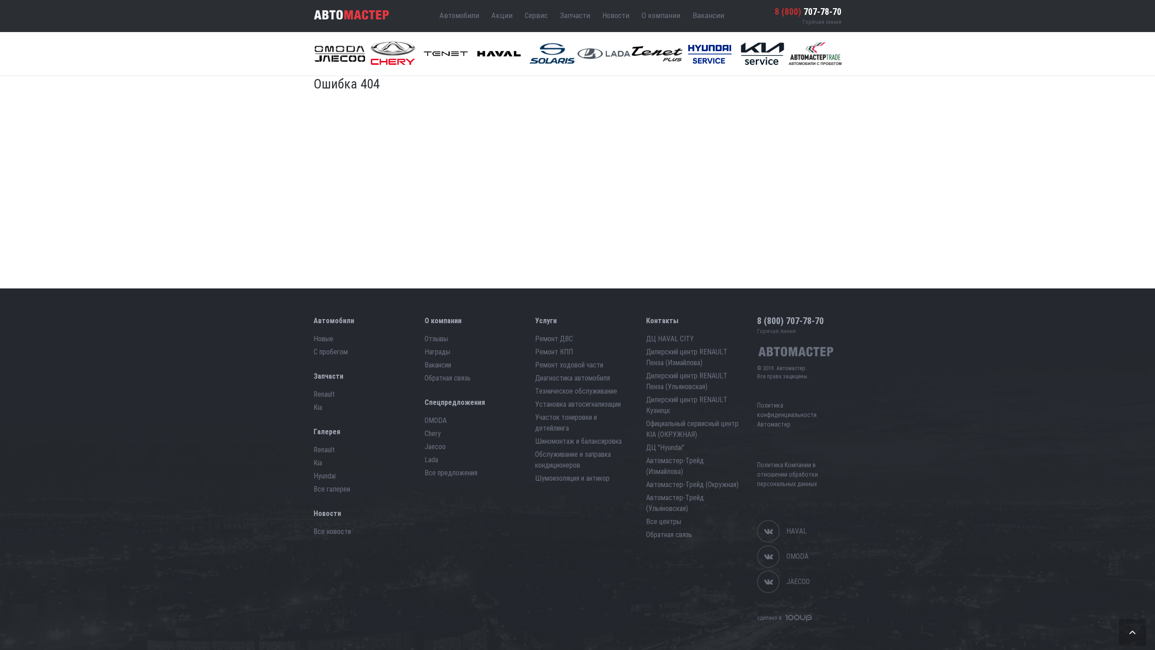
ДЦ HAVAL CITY (670, 338)
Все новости (332, 531)
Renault (324, 394)
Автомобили (459, 15)
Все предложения (451, 473)
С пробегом (331, 352)
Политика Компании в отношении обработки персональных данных (787, 474)
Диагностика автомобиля (572, 378)
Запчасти (575, 15)
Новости (615, 15)
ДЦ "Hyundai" (665, 447)
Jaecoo (435, 446)
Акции (502, 15)
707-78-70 (808, 11)
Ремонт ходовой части (569, 365)
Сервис (536, 15)
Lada (431, 459)
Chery (433, 433)
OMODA (436, 420)
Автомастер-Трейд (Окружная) (692, 484)
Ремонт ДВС (554, 338)
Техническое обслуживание (576, 391)
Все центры (663, 521)
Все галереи (332, 489)
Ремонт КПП (554, 352)
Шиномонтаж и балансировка (578, 441)
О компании (661, 15)
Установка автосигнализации (578, 404)
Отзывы (436, 338)
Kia (318, 407)
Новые (323, 338)
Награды (437, 352)
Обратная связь (448, 378)
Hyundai (325, 476)
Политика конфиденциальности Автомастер (787, 415)
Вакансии (708, 15)
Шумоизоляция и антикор (572, 478)
